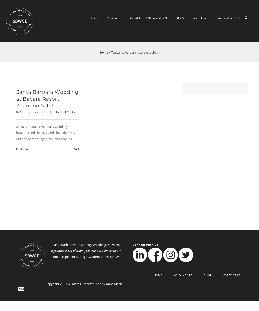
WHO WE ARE (183, 275)
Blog (57, 112)
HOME (158, 275)
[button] (246, 17)
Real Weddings (69, 112)
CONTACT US (232, 275)
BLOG (207, 275)
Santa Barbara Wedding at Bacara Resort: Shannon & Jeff (47, 99)
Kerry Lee (25, 112)
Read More (22, 149)
